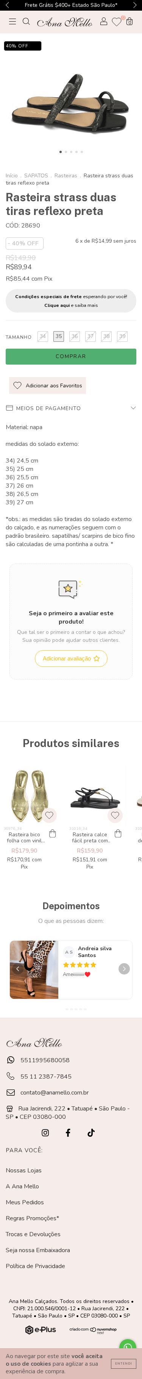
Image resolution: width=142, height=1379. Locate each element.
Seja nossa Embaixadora (38, 1250)
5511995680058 (44, 1060)
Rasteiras (66, 175)
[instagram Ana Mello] (46, 1133)
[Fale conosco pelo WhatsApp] (127, 1347)
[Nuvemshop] (41, 1332)
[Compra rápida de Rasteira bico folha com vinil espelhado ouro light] (52, 833)
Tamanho (19, 337)
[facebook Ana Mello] (68, 1133)
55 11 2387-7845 (45, 1077)
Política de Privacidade (35, 1266)
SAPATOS (36, 175)
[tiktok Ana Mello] (91, 1133)
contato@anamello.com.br (54, 1092)
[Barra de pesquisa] (26, 22)
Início (12, 175)
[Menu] (12, 22)
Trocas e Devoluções (33, 1234)
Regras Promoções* (32, 1218)
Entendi (123, 1364)
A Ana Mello (22, 1186)
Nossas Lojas (24, 1170)
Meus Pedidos (25, 1202)
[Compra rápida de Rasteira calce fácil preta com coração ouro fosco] (118, 833)
